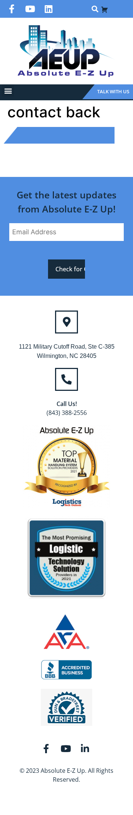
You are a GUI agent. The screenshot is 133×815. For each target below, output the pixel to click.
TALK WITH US (113, 91)
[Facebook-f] (11, 9)
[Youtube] (30, 9)
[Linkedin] (48, 9)
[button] (95, 9)
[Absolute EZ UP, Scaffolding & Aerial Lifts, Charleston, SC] (66, 670)
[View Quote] (104, 9)
